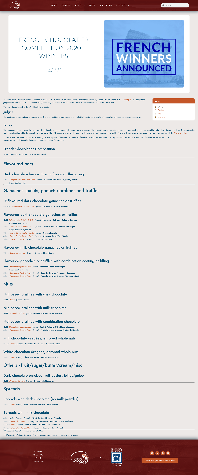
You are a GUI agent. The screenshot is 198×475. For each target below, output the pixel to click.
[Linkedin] (168, 453)
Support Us (106, 5)
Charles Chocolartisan (18, 421)
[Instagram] (163, 453)
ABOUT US (38, 455)
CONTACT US (38, 461)
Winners (66, 5)
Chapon (12, 299)
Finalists (161, 110)
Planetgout (127, 99)
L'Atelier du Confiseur (18, 239)
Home (54, 5)
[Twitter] (157, 453)
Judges (160, 113)
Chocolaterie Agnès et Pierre (20, 266)
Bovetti (13, 343)
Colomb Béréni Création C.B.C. (23, 206)
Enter (92, 5)
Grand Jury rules (180, 133)
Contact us (122, 5)
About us (79, 5)
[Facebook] (152, 453)
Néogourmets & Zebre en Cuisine (22, 179)
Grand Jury (162, 117)
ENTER (38, 458)
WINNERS (38, 451)
